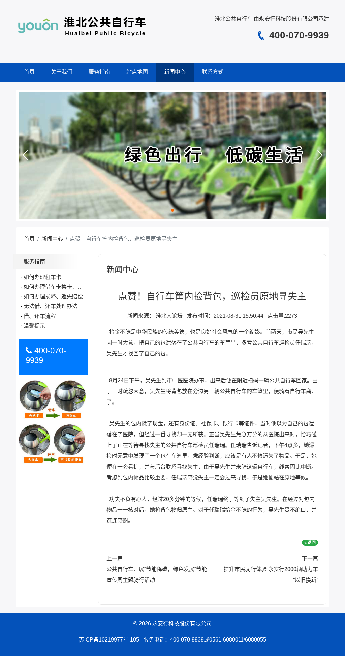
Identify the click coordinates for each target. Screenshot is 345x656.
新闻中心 (175, 72)
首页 (29, 72)
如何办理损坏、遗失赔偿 (53, 296)
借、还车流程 (40, 316)
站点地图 (137, 72)
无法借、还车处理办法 (50, 306)
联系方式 (212, 72)
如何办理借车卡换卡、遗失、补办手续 (69, 287)
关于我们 (61, 72)
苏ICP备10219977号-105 (109, 640)
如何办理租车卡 (42, 277)
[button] (25, 155)
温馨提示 (34, 326)
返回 (311, 542)
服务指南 (99, 72)
